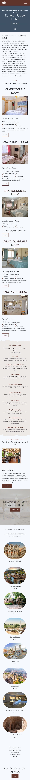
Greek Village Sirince (15, 586)
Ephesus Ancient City (15, 561)
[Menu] (26, 3)
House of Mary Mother (15, 611)
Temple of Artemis (15, 637)
